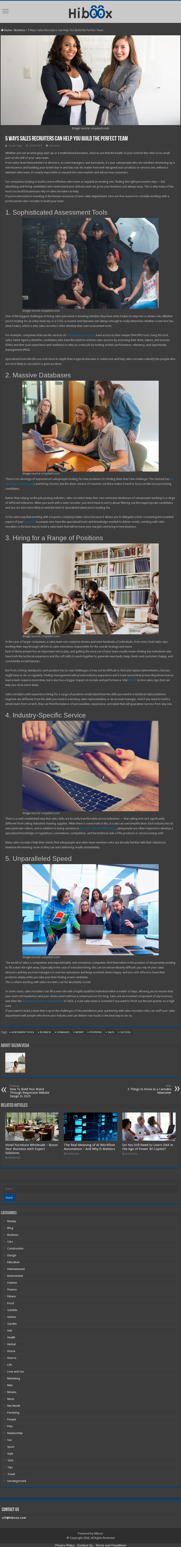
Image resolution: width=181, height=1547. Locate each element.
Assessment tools (22, 1032)
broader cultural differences (98, 828)
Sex (9, 1440)
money (79, 1032)
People (11, 1419)
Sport (10, 1446)
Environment (15, 1275)
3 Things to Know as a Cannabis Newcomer (149, 1089)
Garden (12, 1323)
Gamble (12, 1310)
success (125, 1032)
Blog (10, 1228)
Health (11, 1337)
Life (9, 1364)
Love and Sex (15, 1371)
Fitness (11, 1296)
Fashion (12, 1282)
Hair (9, 1330)
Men (10, 1385)
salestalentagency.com (81, 335)
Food (10, 1303)
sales (111, 1032)
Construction (15, 1248)
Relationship (15, 1433)
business (29, 521)
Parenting (13, 1412)
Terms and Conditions (111, 1545)
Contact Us (85, 1545)
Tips (10, 1467)
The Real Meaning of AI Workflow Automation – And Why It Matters (89, 1147)
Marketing (13, 1378)
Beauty (11, 1221)
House (11, 1351)
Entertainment (16, 1269)
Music (11, 1399)
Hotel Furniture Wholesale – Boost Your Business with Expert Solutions (31, 1149)
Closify (132, 680)
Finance (12, 1289)
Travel (11, 1474)
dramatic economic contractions (42, 1001)
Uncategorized (16, 1481)
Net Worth (13, 1405)
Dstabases (63, 1032)
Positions (96, 1032)
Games (11, 1317)
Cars (10, 1241)
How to (11, 1358)
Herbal (11, 1344)
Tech (10, 1460)
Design (11, 1255)
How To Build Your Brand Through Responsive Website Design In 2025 (29, 1091)
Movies (11, 1392)
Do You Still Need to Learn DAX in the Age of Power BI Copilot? (147, 1147)
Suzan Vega (15, 145)
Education (13, 1262)
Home (8, 30)
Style (10, 1453)
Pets (10, 1426)
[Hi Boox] (90, 11)
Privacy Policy (64, 1545)
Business (19, 30)
